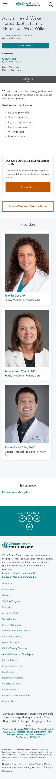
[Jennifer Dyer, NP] (27, 290)
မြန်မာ (20, 729)
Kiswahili (38, 734)
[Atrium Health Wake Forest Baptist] (28, 545)
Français (41, 729)
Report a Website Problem (16, 695)
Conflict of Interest (12, 666)
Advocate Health (11, 613)
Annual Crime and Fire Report (18, 654)
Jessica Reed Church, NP (20, 371)
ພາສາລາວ (42, 732)
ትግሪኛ (45, 734)
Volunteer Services (12, 683)
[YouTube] (36, 518)
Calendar (7, 607)
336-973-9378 (10, 59)
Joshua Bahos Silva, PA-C (20, 447)
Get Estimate (9, 618)
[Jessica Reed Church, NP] (27, 366)
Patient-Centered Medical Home (28, 206)
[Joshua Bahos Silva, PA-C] (27, 442)
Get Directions (27, 45)
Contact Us (8, 701)
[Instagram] (29, 526)
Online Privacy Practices (14, 648)
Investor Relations (11, 624)
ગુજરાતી (49, 729)
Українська (21, 737)
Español (6, 729)
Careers (6, 595)
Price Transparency (12, 636)
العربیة (13, 729)
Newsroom (8, 589)
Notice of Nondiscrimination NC (19, 573)
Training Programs (12, 601)
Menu (5, 3)
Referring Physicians (12, 677)
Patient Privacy (9, 660)
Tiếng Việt (36, 737)
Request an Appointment (20, 774)
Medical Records (11, 642)
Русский (29, 734)
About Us (7, 583)
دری (34, 729)
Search (49, 1)
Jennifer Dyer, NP (15, 295)
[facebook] (22, 518)
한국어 (34, 732)
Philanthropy (9, 689)
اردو (29, 737)
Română (20, 734)
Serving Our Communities (16, 630)
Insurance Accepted (18, 492)
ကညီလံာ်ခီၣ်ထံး (23, 732)
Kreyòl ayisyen (9, 732)
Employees (8, 671)
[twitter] (29, 518)
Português (11, 734)
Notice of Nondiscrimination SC (19, 576)
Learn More (28, 187)
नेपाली (50, 732)
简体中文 (28, 729)
